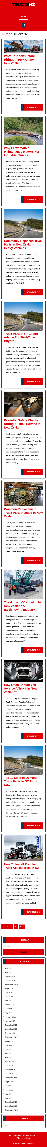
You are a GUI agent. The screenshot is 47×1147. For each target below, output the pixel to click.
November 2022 (11, 1029)
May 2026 (8, 968)
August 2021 (9, 1082)
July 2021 (8, 1086)
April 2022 (8, 1057)
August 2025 (9, 988)
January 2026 (10, 980)
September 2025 (11, 984)
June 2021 (9, 1090)
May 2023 (8, 1013)
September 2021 (11, 1078)
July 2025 (8, 993)
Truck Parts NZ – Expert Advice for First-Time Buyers (21, 337)
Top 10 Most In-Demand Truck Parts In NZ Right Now (20, 781)
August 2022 (9, 1041)
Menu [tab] (23, 16)
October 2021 (10, 1074)
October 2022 (10, 1033)
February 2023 (10, 1017)
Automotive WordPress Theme (22, 1135)
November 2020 (11, 1106)
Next (22, 927)
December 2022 (11, 1025)
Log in (7, 1125)
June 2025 (9, 997)
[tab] (23, 952)
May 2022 (8, 1053)
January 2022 (10, 1065)
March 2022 (9, 1061)
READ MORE (35, 108)
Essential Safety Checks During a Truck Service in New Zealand (22, 424)
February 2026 (10, 976)
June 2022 (9, 1049)
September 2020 (11, 1110)
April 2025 (8, 1001)
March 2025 (9, 1005)
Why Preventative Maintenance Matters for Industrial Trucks (21, 151)
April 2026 (8, 972)
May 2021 (8, 1094)
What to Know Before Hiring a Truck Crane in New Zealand (20, 59)
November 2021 (11, 1070)
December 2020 (11, 1102)
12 (16, 927)
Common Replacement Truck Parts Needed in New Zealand (23, 512)
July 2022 (8, 1045)
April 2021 (8, 1098)
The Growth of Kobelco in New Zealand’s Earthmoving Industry (22, 606)
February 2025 (10, 1009)
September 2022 (11, 1037)
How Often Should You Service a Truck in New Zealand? (20, 688)
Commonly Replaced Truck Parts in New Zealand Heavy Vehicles (23, 244)
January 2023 (10, 1021)
